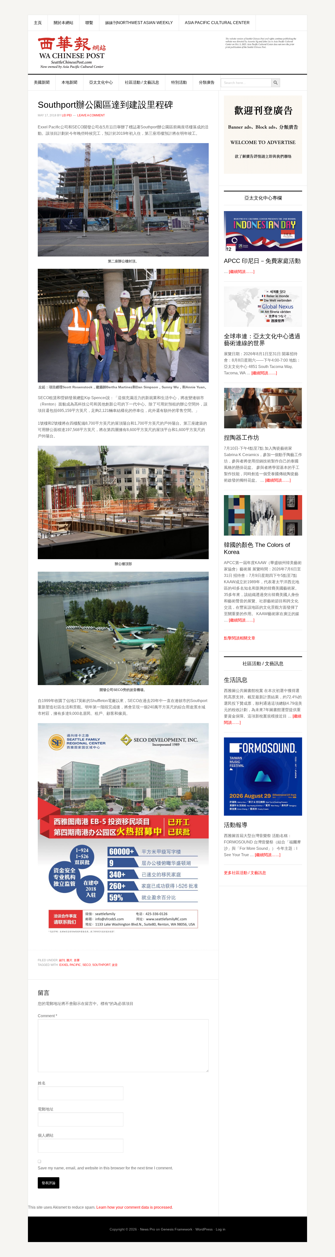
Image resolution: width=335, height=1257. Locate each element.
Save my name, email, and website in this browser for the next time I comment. (105, 1168)
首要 (77, 960)
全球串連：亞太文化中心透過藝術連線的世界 (262, 340)
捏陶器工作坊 (241, 437)
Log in (220, 1229)
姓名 (42, 1083)
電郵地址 (45, 1109)
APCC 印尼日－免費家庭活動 (262, 260)
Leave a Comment (91, 115)
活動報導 (235, 825)
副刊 (62, 960)
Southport (101, 965)
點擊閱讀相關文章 (239, 638)
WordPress (204, 1229)
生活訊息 (235, 679)
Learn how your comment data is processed (134, 1207)
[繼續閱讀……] (241, 272)
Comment (47, 1016)
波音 (115, 965)
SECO (86, 965)
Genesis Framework (176, 1229)
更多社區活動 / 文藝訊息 (245, 873)
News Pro (147, 1229)
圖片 (69, 960)
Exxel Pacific (70, 965)
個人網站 (45, 1135)
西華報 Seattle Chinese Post (83, 52)
